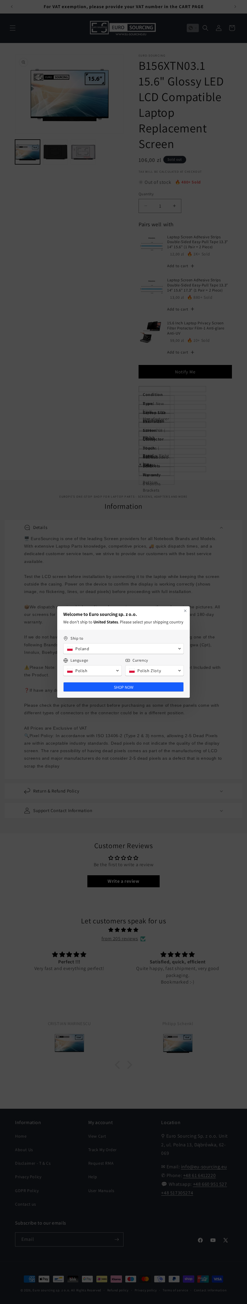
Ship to (76, 638)
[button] (123, 648)
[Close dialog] (185, 610)
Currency (140, 660)
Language (79, 660)
